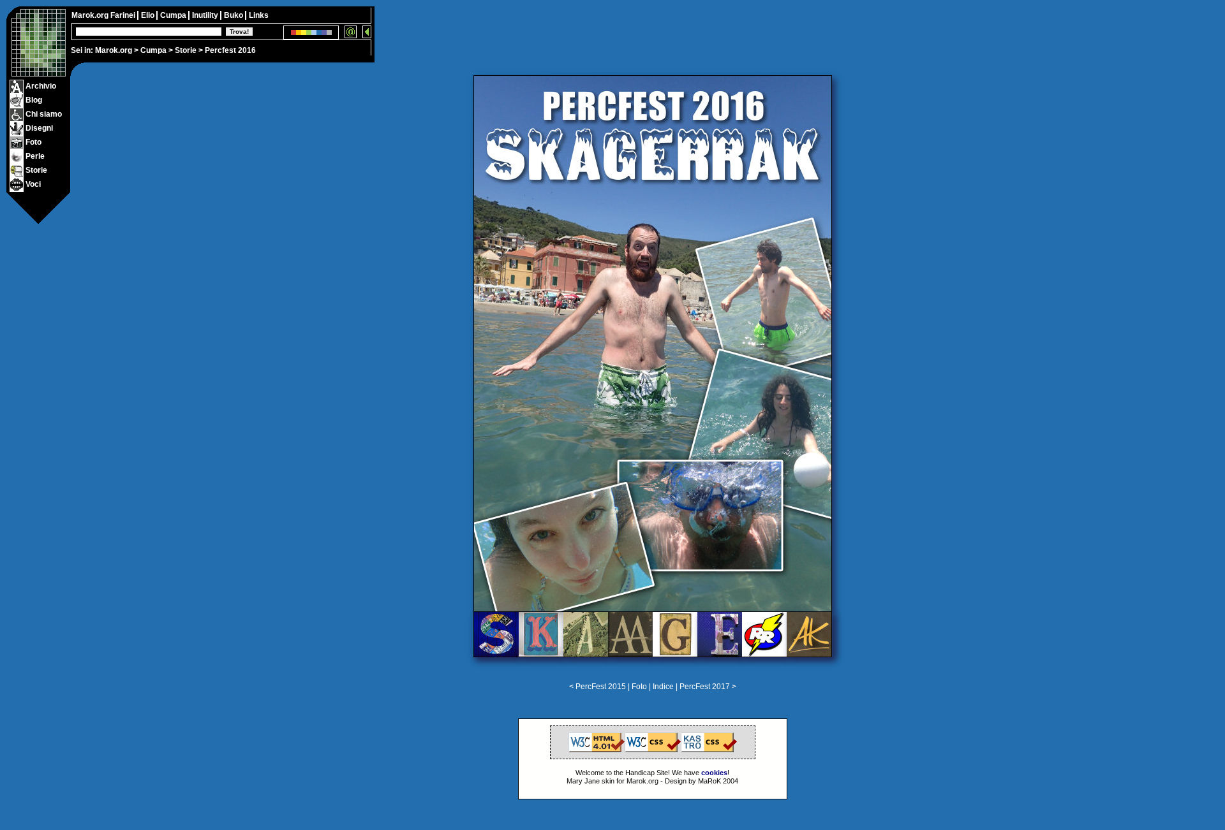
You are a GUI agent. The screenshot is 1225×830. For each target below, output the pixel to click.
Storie (186, 50)
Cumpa (153, 50)
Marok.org (113, 50)
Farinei (123, 15)
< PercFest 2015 (597, 686)
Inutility (206, 15)
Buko (234, 15)
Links (259, 15)
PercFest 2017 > (707, 686)
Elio (148, 15)
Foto (639, 686)
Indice (664, 686)
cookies (714, 772)
